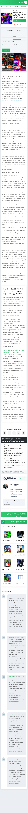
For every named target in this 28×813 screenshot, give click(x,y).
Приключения (17, 39)
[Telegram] (4, 433)
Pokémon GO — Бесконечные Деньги (12, 100)
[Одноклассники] (14, 433)
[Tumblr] (18, 433)
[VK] (9, 433)
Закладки (18, 24)
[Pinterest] (23, 433)
